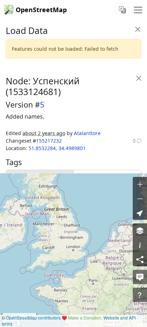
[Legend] (140, 245)
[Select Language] (122, 10)
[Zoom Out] (140, 198)
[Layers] (140, 230)
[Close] (137, 29)
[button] (140, 212)
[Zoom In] (140, 184)
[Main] (138, 10)
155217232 (49, 140)
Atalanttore (87, 133)
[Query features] (140, 295)
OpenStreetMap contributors (33, 317)
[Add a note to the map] (140, 277)
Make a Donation (84, 317)
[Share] (140, 259)
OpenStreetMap (41, 9)
